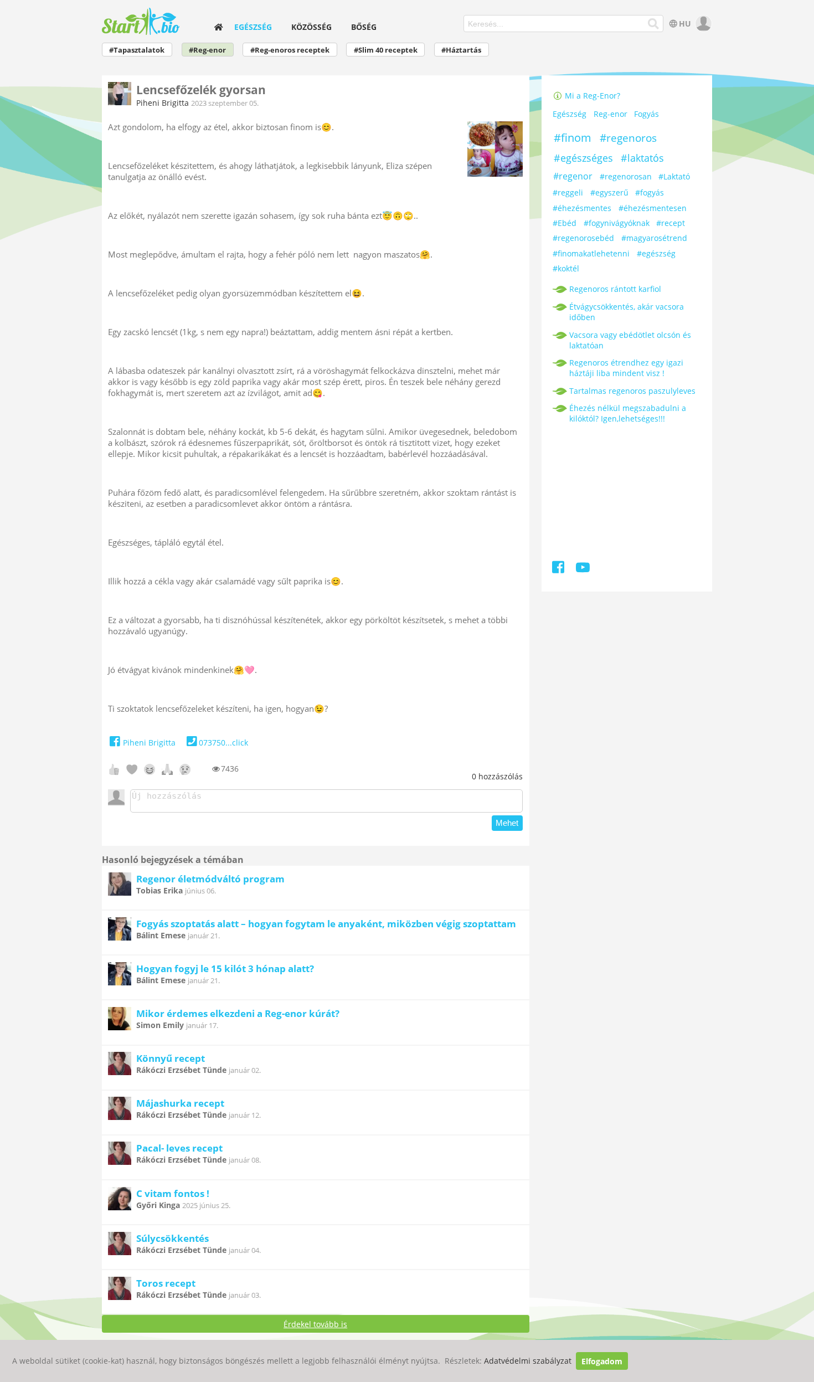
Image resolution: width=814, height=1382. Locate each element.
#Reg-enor (207, 50)
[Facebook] (559, 569)
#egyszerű (609, 192)
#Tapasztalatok (136, 50)
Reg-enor (610, 114)
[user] (702, 23)
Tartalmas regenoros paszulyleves (632, 391)
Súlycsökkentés (172, 1238)
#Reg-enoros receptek (289, 50)
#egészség (656, 253)
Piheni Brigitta (162, 102)
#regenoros (628, 138)
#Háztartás (461, 50)
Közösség (311, 27)
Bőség (364, 27)
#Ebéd (564, 223)
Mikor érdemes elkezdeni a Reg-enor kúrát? (237, 1013)
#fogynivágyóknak (617, 223)
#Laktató (674, 176)
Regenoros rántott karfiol (615, 289)
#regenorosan (626, 176)
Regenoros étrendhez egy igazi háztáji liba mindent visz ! (626, 367)
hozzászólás (497, 776)
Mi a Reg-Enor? (591, 95)
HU (685, 23)
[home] (218, 27)
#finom (572, 137)
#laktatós (642, 158)
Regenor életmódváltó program (210, 878)
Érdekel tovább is (315, 1324)
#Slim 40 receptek (386, 50)
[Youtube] (582, 569)
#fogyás (649, 192)
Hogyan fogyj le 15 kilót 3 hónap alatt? (225, 968)
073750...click (223, 742)
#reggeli (568, 192)
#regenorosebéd (583, 238)
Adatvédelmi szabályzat (527, 1361)
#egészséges (583, 158)
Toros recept (165, 1283)
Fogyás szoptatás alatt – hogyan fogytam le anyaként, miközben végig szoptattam (326, 923)
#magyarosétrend (654, 238)
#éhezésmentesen (653, 208)
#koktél (566, 268)
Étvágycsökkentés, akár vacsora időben (626, 311)
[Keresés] (654, 23)
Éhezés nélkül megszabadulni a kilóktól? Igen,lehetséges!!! (627, 413)
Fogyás (646, 114)
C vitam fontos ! (172, 1193)
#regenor (573, 176)
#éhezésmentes (582, 208)
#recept (670, 223)
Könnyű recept (170, 1058)
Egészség (253, 27)
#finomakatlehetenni (591, 253)
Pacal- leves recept (179, 1148)
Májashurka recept (180, 1103)
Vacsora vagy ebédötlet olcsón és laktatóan (630, 340)
